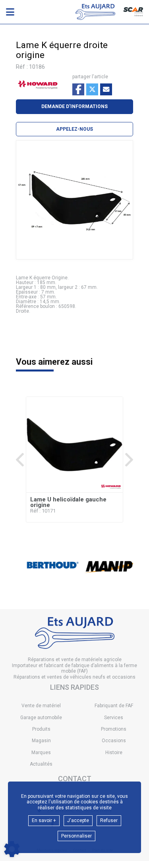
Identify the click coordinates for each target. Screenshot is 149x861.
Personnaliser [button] (76, 836)
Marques (41, 752)
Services (113, 717)
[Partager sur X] (92, 89)
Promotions (113, 729)
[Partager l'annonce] (106, 89)
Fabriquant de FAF (114, 705)
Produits (41, 729)
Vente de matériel (41, 705)
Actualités (41, 764)
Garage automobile (41, 717)
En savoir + (44, 820)
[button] (74, 129)
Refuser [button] (109, 820)
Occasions (114, 740)
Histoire (113, 752)
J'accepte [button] (78, 820)
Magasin (41, 740)
